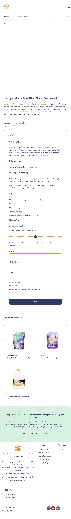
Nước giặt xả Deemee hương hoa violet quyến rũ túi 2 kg (51, 358)
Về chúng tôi (33, 433)
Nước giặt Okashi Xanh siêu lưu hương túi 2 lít (18, 358)
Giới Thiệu (44, 449)
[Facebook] (49, 508)
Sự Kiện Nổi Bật (44, 459)
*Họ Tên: (12, 251)
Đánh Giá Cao (11, 126)
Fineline (8, 394)
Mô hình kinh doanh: (15, 282)
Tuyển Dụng (44, 463)
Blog (40, 433)
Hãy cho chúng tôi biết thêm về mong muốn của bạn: (24, 289)
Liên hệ (46, 433)
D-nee (27, 23)
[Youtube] (53, 508)
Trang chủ (4, 23)
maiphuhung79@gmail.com (21, 473)
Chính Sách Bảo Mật (44, 456)
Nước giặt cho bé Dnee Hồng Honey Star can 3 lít (18, 104)
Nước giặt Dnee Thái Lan (28, 112)
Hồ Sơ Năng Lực (44, 452)
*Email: (11, 272)
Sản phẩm (24, 433)
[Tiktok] (58, 508)
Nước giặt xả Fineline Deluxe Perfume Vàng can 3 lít (17, 396)
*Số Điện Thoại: (14, 262)
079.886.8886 (21, 480)
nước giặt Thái (41, 104)
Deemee (41, 355)
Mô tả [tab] (11, 135)
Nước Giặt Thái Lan (17, 23)
